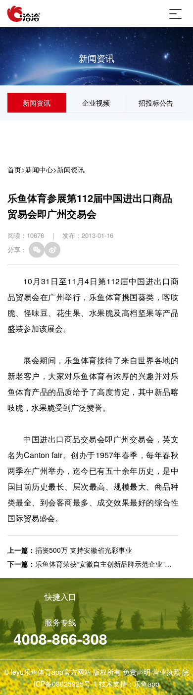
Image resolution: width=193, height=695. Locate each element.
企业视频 (96, 103)
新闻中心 (39, 169)
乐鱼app (146, 684)
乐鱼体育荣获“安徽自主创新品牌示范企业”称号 (107, 564)
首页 (14, 169)
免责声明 (136, 672)
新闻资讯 (36, 103)
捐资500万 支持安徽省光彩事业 (83, 550)
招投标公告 (156, 103)
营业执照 (166, 672)
